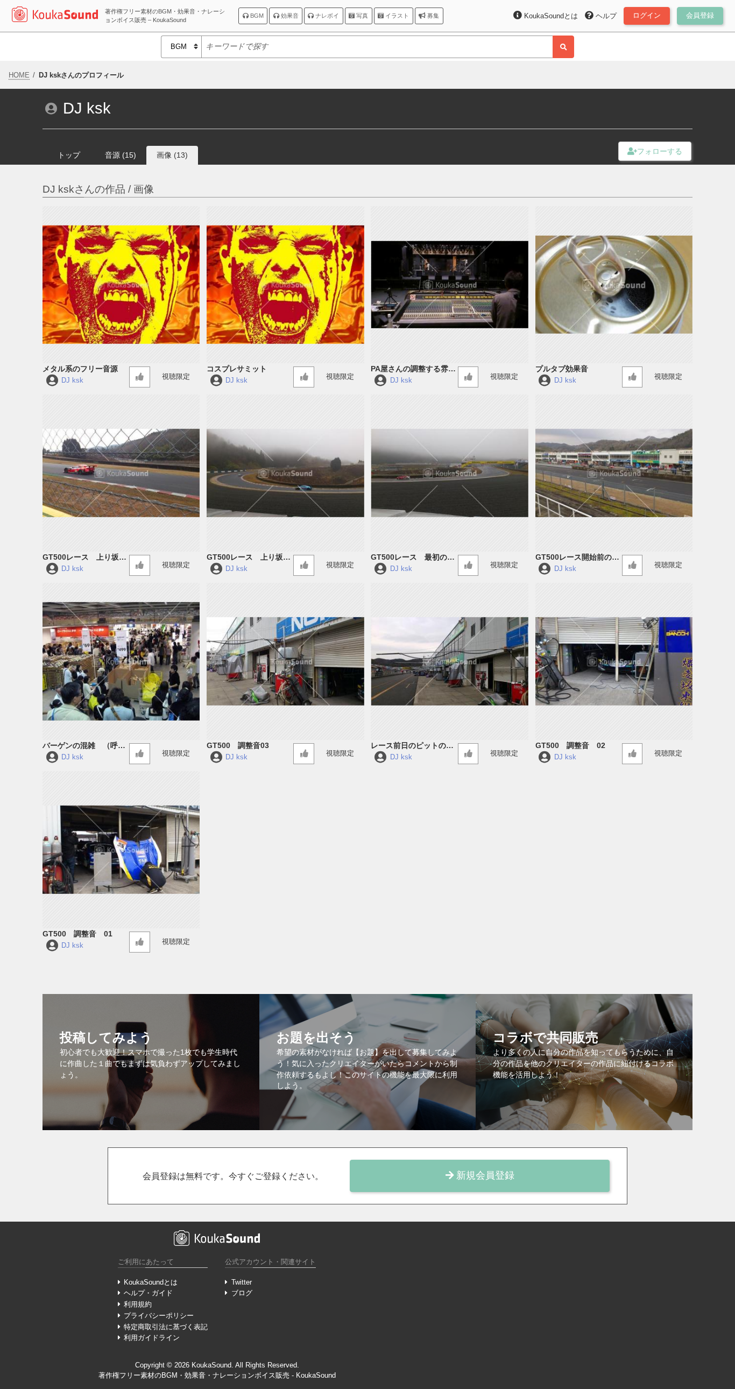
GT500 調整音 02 (570, 745)
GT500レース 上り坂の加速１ (249, 558)
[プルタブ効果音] (613, 284)
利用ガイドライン (152, 1338)
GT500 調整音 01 (77, 933)
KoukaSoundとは (151, 1282)
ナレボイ (326, 15)
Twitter (241, 1282)
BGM (256, 15)
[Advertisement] (550, 1297)
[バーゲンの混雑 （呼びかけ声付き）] (121, 661)
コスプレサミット (237, 368)
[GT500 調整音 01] (121, 849)
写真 (361, 15)
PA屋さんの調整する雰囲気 (413, 369)
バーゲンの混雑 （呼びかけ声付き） (84, 746)
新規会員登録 (484, 1175)
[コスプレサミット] (285, 284)
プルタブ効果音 (561, 368)
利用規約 (138, 1304)
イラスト (396, 15)
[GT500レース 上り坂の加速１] (285, 473)
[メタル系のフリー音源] (121, 284)
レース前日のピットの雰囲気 (412, 746)
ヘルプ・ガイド (148, 1293)
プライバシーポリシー (159, 1316)
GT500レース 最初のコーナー (413, 558)
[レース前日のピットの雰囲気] (449, 661)
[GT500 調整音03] (285, 661)
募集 (432, 15)
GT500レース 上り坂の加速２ (84, 558)
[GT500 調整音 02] (613, 661)
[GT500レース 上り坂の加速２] (121, 473)
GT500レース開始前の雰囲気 (577, 558)
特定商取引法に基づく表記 (166, 1327)
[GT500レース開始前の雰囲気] (613, 473)
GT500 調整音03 (238, 745)
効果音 (289, 15)
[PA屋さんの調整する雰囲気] (449, 284)
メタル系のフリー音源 (80, 368)
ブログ (241, 1293)
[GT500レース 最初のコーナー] (449, 473)
